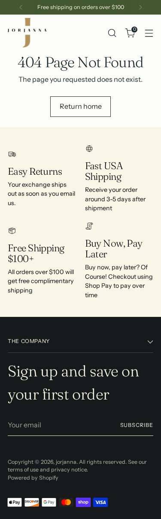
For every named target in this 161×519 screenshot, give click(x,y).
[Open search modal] (112, 33)
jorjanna (66, 462)
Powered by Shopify (33, 477)
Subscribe (136, 425)
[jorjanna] (27, 33)
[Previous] (21, 7)
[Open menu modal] (149, 33)
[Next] (140, 7)
